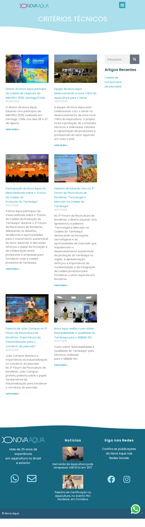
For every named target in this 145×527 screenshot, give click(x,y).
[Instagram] (127, 479)
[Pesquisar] (134, 59)
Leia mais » (13, 129)
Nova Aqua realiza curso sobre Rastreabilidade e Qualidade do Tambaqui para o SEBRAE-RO (74, 333)
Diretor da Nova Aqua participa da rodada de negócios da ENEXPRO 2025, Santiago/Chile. (26, 93)
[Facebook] (111, 479)
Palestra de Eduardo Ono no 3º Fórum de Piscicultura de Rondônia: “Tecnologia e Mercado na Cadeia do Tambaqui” (74, 197)
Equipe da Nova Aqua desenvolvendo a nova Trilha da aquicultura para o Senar (75, 93)
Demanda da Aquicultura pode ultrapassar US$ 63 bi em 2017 (72, 465)
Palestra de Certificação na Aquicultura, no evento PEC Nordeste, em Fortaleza (73, 495)
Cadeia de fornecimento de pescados (114, 82)
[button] (122, 5)
